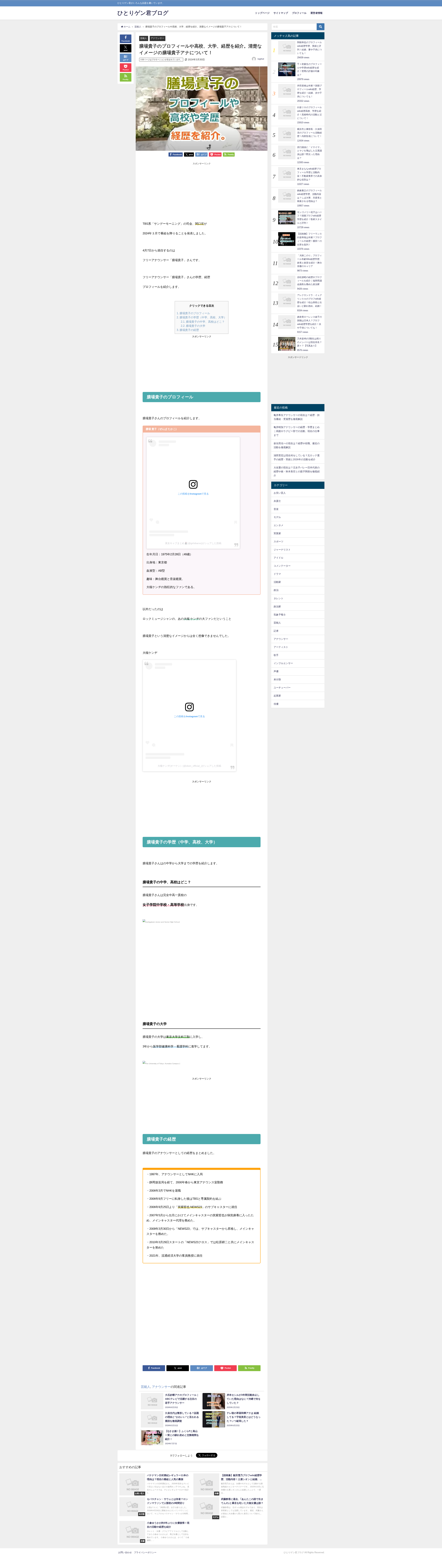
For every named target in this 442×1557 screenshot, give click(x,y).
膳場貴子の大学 (193, 325)
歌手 (276, 655)
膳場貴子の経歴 (188, 330)
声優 (276, 671)
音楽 (276, 509)
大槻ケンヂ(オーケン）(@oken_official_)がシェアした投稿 (189, 765)
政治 (276, 590)
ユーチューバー (282, 687)
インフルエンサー (283, 663)
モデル (277, 517)
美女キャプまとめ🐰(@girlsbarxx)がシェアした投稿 (193, 543)
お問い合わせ (125, 1552)
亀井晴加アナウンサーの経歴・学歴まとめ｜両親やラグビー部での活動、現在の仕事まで (297, 431)
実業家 (277, 533)
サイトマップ (280, 13)
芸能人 (143, 38)
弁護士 (277, 501)
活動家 (277, 582)
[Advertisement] (172, 188)
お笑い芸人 (280, 493)
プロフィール (299, 13)
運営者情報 (316, 13)
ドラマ (277, 574)
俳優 (276, 704)
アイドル (278, 557)
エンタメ (278, 525)
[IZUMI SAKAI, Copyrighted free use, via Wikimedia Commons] (161, 923)
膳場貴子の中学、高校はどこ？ (203, 321)
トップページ (262, 13)
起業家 (277, 695)
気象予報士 (280, 614)
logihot (261, 59)
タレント (278, 598)
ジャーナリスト (282, 549)
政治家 (277, 606)
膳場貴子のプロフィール (193, 313)
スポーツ (278, 541)
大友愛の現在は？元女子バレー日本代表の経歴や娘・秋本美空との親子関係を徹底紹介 (297, 471)
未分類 (277, 679)
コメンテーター (282, 566)
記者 (276, 631)
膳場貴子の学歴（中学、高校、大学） (202, 317)
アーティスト (281, 647)
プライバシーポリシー (145, 1552)
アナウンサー (157, 38)
